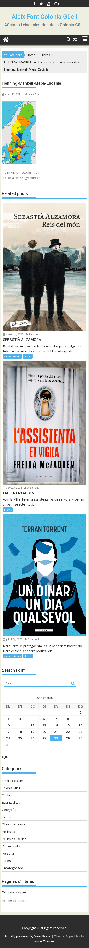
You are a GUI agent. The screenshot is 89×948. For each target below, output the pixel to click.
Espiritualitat (11, 802)
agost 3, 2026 (14, 487)
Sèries (6, 861)
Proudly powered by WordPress (27, 936)
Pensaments (11, 846)
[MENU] (85, 39)
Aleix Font (34, 94)
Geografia (9, 810)
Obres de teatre (13, 824)
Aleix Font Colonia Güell (44, 16)
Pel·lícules (8, 831)
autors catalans (12, 356)
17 (8, 732)
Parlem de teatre (14, 900)
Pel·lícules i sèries (14, 839)
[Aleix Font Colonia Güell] (5, 39)
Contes (7, 795)
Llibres (27, 356)
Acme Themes (44, 941)
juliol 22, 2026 (14, 639)
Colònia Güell (11, 788)
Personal (8, 853)
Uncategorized (12, 868)
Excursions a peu (14, 892)
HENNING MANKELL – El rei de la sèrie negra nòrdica (22, 175)
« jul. (5, 757)
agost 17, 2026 (14, 334)
